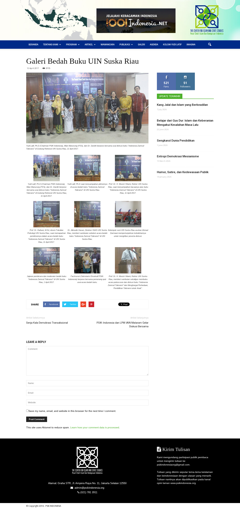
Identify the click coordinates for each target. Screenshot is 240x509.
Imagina (191, 44)
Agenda (154, 44)
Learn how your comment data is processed (94, 427)
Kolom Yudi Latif (172, 44)
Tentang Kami (50, 44)
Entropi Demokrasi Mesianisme (178, 156)
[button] (209, 44)
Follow (185, 74)
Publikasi (124, 44)
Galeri (141, 44)
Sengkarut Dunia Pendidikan (175, 140)
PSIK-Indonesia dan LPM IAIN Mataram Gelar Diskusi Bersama (122, 324)
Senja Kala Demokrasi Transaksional (47, 322)
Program (71, 44)
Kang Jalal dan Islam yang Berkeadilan (182, 104)
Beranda (33, 44)
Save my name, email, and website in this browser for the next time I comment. (72, 411)
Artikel (89, 44)
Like (166, 74)
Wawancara (108, 44)
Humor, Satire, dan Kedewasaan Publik (183, 172)
